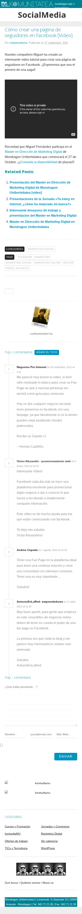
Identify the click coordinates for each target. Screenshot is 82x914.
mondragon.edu (63, 3)
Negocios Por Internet (31, 367)
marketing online (48, 262)
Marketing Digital (41, 249)
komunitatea (62, 7)
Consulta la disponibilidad (38, 162)
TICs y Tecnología (16, 848)
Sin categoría (49, 841)
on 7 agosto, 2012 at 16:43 (52, 550)
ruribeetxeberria (18, 42)
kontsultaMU (12, 833)
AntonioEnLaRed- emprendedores (40, 601)
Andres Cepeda (27, 550)
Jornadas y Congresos (55, 826)
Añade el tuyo (46, 352)
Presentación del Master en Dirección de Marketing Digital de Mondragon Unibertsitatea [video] (40, 187)
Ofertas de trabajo (16, 841)
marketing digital (19, 262)
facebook (25, 257)
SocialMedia (41, 15)
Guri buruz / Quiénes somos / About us (29, 882)
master (68, 262)
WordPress (48, 848)
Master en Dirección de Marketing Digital (33, 151)
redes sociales (17, 268)
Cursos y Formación (17, 826)
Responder (30, 372)
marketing (42, 257)
